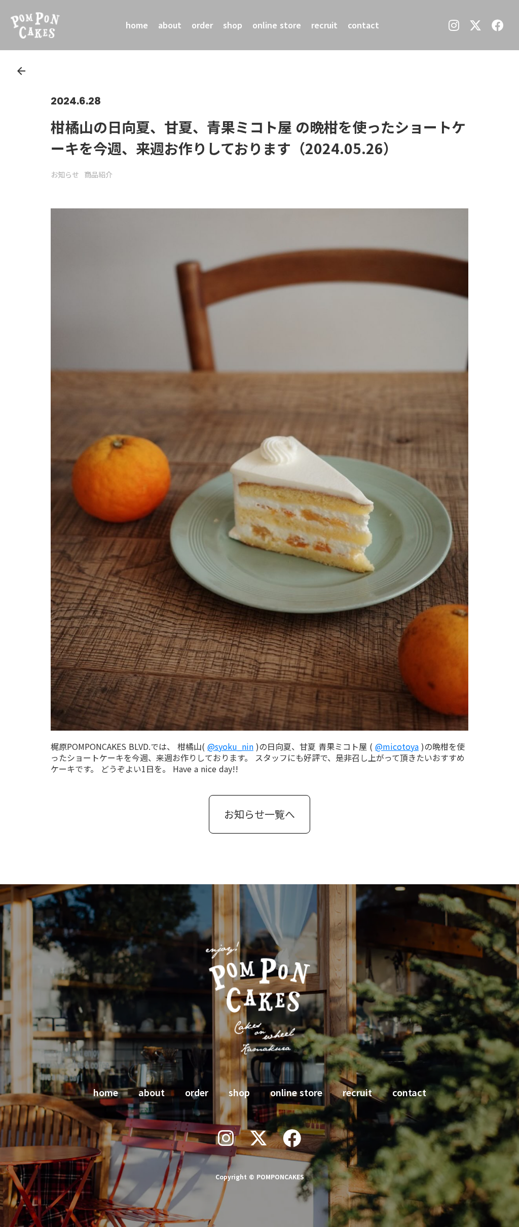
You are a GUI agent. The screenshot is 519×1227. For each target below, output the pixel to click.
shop (232, 25)
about (169, 25)
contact (363, 25)
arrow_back (21, 71)
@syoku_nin (230, 746)
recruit (324, 25)
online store (276, 25)
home (137, 25)
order (202, 25)
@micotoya (397, 746)
